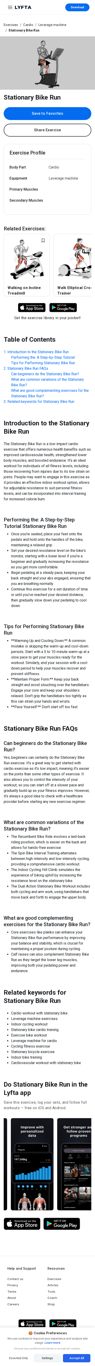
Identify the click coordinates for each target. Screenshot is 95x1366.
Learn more (52, 1342)
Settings (47, 1358)
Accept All (76, 1358)
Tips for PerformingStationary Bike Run (43, 363)
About (11, 1298)
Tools (51, 1291)
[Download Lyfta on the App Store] (22, 1224)
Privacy (12, 1285)
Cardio (28, 25)
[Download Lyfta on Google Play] (63, 307)
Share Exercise (47, 130)
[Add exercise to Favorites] (43, 240)
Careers (13, 1304)
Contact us (15, 1279)
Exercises (11, 25)
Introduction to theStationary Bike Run (38, 352)
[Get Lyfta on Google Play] (61, 1224)
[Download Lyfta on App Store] (32, 307)
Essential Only (18, 1358)
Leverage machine (52, 25)
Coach (52, 1298)
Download (77, 7)
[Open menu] (10, 7)
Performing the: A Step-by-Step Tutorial (43, 357)
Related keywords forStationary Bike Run (40, 401)
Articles (53, 1285)
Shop (51, 1304)
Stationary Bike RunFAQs (27, 368)
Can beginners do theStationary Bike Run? (45, 374)
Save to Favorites (47, 113)
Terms (11, 1291)
